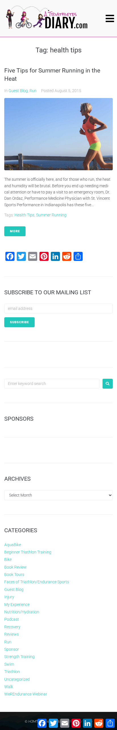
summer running (51, 215)
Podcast (11, 619)
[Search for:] (52, 383)
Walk (8, 686)
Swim (9, 664)
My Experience (17, 604)
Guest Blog (18, 90)
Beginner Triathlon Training (27, 552)
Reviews (11, 634)
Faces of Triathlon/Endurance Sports (36, 582)
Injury (9, 597)
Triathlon (12, 671)
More (15, 231)
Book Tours (14, 574)
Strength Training (19, 656)
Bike (8, 559)
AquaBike (12, 544)
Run (33, 90)
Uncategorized (17, 679)
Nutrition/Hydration (21, 612)
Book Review (15, 567)
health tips (24, 215)
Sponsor (11, 649)
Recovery (12, 627)
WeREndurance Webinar (25, 694)
